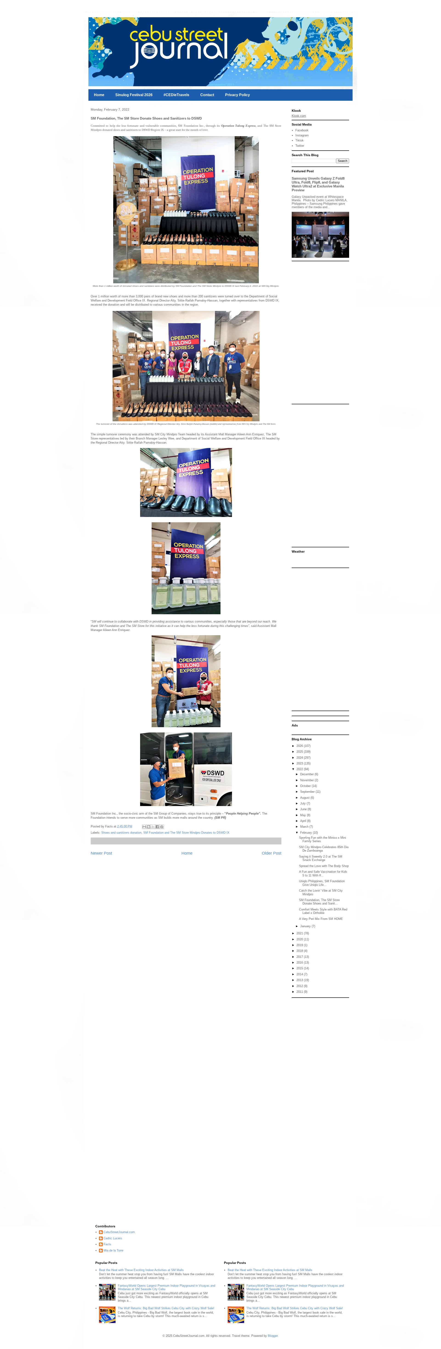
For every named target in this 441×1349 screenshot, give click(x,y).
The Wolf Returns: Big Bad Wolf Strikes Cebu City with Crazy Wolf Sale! (166, 1308)
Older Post (271, 853)
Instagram (302, 135)
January (306, 926)
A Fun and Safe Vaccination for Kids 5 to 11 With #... (323, 873)
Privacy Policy (237, 95)
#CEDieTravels (176, 95)
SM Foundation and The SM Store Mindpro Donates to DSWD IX (186, 832)
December (307, 774)
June (304, 809)
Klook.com (299, 116)
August (305, 797)
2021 (300, 933)
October (306, 786)
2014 (300, 974)
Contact (207, 95)
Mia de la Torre (113, 1250)
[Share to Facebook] (157, 826)
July (303, 803)
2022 (300, 769)
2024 (300, 757)
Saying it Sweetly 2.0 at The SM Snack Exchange (320, 858)
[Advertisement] (320, 333)
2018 (300, 951)
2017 (300, 957)
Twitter (299, 145)
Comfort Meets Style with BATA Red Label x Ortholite (323, 911)
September (308, 791)
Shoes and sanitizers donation (121, 832)
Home (99, 95)
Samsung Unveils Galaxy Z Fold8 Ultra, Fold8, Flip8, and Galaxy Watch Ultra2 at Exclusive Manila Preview (318, 184)
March (304, 826)
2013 (300, 980)
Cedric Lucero (113, 1238)
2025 (300, 751)
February (306, 832)
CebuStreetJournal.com (119, 1232)
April (303, 821)
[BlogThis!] (148, 826)
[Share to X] (153, 826)
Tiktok (299, 140)
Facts (107, 1244)
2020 (300, 939)
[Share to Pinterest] (161, 826)
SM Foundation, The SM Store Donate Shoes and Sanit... (319, 901)
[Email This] (144, 826)
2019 (300, 945)
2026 (300, 746)
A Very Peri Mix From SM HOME (321, 919)
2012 (300, 986)
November (307, 780)
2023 (300, 763)
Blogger (273, 1336)
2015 (300, 968)
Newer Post (101, 853)
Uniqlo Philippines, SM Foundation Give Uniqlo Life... (322, 883)
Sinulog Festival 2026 (134, 95)
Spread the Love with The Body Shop (324, 866)
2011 (300, 991)
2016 (300, 962)
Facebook (301, 130)
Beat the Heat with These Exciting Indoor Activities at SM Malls (141, 1270)
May (303, 815)
